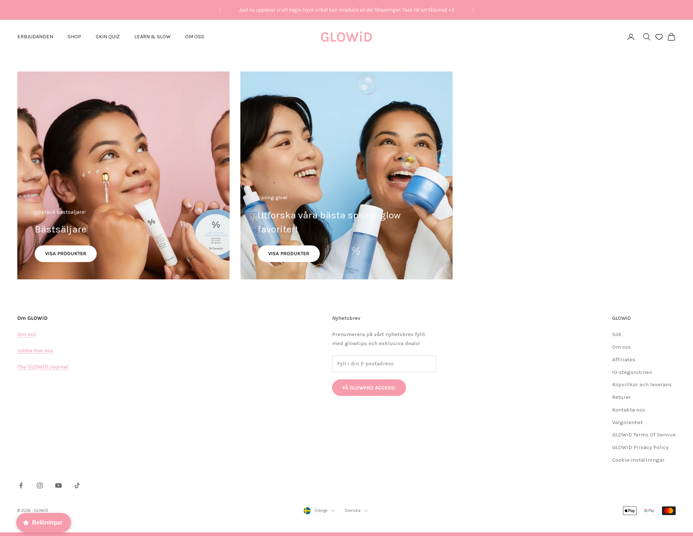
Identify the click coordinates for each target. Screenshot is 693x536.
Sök (617, 334)
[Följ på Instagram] (39, 485)
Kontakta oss (628, 409)
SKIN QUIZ (108, 37)
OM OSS (194, 37)
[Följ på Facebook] (21, 485)
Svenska (353, 510)
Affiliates (623, 359)
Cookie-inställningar (638, 460)
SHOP (74, 37)
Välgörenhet (627, 422)
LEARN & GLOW (152, 37)
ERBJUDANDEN (35, 37)
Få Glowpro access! (369, 388)
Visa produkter (65, 253)
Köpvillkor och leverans (642, 384)
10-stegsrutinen (632, 372)
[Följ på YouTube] (58, 485)
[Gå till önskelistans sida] (659, 37)
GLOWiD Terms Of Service (644, 434)
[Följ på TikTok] (77, 485)
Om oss (621, 347)
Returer (621, 397)
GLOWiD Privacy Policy (640, 447)
